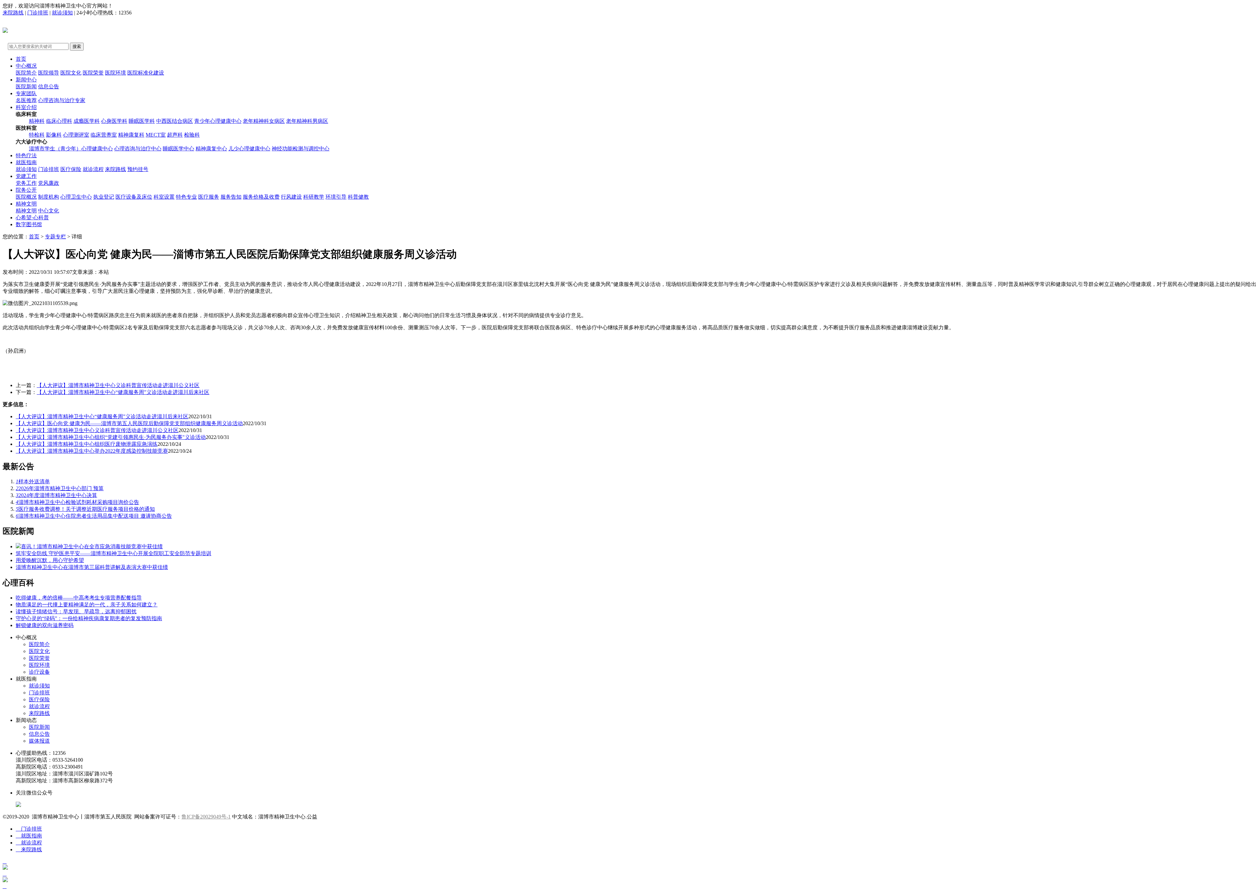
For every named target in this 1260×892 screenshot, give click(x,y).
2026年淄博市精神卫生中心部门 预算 (60, 488)
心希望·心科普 (32, 217)
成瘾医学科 (87, 121)
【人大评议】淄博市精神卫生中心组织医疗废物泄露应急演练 (87, 444)
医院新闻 (26, 86)
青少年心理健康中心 (218, 121)
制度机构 (48, 197)
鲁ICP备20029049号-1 (206, 816)
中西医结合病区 (174, 121)
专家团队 (26, 93)
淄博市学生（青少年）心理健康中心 (71, 148)
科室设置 (164, 197)
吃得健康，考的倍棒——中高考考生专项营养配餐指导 (79, 597)
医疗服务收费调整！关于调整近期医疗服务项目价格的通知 (85, 509)
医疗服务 (208, 197)
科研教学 (313, 197)
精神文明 (26, 204)
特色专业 (186, 197)
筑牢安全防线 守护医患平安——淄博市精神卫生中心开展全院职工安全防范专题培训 (113, 553)
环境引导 (336, 197)
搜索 (77, 46)
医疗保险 (70, 169)
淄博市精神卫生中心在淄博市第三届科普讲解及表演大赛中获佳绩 (92, 567)
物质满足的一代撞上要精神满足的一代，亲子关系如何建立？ (87, 604)
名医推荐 (26, 100)
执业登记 (103, 197)
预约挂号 (137, 169)
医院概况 (26, 197)
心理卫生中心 (76, 197)
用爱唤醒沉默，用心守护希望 (50, 560)
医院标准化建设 (145, 73)
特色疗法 (26, 155)
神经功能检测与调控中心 (300, 148)
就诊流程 (93, 169)
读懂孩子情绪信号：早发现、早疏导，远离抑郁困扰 (76, 611)
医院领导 (48, 73)
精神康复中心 (211, 148)
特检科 (37, 135)
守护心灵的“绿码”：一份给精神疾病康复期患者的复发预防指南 (89, 618)
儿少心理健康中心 (249, 148)
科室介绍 (26, 107)
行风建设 (291, 197)
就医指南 (26, 162)
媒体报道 (39, 741)
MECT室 (156, 135)
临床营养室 (104, 135)
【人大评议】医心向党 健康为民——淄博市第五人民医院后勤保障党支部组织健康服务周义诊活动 (129, 423)
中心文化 (48, 210)
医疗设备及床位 (134, 197)
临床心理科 (59, 121)
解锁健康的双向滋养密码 (45, 625)
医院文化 (70, 73)
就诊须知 (62, 12)
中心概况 (26, 66)
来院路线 (13, 12)
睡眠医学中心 (178, 148)
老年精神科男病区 (307, 121)
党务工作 (26, 183)
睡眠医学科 (142, 121)
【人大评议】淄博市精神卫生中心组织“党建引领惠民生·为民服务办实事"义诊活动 (111, 437)
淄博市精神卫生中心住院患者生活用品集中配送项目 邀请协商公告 (94, 516)
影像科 (54, 135)
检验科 (192, 135)
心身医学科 (114, 121)
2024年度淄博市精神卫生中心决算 (56, 495)
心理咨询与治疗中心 (137, 148)
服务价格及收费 (261, 197)
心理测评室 (76, 135)
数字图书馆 (29, 224)
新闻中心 (26, 79)
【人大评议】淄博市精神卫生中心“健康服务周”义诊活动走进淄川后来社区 (123, 392)
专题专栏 (55, 236)
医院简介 (26, 73)
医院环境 (115, 73)
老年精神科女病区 (264, 121)
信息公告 (48, 86)
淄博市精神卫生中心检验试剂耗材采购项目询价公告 (77, 502)
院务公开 (26, 190)
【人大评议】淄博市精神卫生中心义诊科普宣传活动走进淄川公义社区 (118, 385)
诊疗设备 (39, 672)
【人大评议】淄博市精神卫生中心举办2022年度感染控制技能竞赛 (92, 451)
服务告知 (231, 197)
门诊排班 (37, 12)
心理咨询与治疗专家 (61, 100)
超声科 (175, 135)
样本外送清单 (33, 481)
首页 (21, 59)
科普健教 (358, 197)
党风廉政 (48, 183)
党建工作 (26, 176)
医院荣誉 (93, 73)
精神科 (37, 121)
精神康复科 (131, 135)
